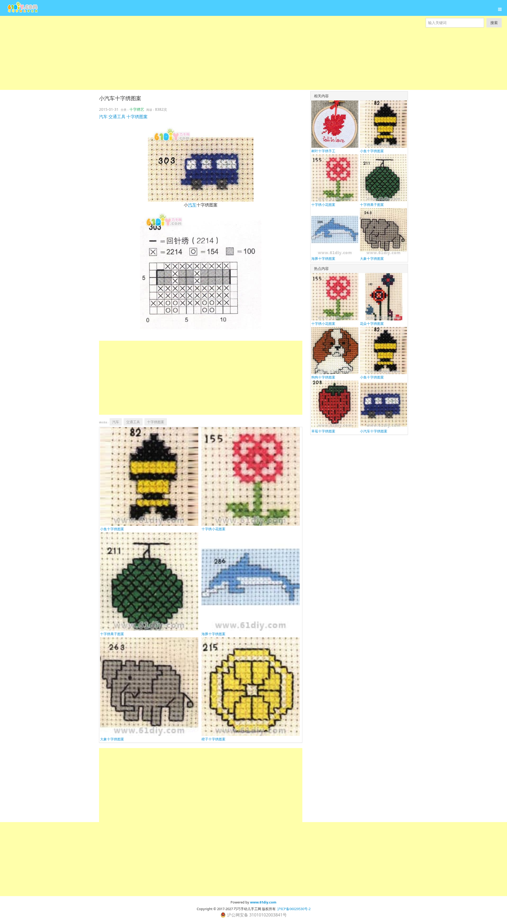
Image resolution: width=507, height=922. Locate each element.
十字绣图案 (137, 116)
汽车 (103, 116)
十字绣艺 (136, 109)
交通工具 (117, 116)
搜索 (494, 22)
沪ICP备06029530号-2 (294, 908)
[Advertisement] (158, 53)
